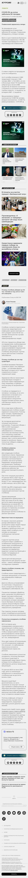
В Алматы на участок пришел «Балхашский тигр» (14, 193)
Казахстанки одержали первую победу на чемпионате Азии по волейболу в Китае (12, 246)
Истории (14, 280)
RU (22, 3)
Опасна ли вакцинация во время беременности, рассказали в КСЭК (13, 786)
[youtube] (14, 813)
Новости (5, 8)
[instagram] (4, 813)
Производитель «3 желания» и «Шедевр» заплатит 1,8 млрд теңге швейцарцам (12, 219)
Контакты (6, 840)
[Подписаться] (25, 806)
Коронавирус (13, 19)
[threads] (24, 813)
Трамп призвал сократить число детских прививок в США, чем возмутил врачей (13, 778)
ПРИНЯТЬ (14, 874)
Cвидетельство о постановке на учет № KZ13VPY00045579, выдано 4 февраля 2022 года (12, 863)
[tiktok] (19, 813)
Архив (5, 832)
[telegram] (9, 813)
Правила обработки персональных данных (14, 836)
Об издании (7, 825)
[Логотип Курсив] (6, 2)
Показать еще (14, 273)
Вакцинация (5, 19)
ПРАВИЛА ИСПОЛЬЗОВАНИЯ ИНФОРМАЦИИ (15, 843)
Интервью (5, 280)
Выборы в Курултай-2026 (10, 850)
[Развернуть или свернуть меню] (25, 3)
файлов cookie (14, 870)
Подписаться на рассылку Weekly (12, 803)
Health (5, 286)
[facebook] (4, 819)
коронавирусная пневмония (9, 21)
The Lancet (13, 346)
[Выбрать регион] (18, 3)
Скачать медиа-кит (9, 846)
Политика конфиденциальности (13, 829)
